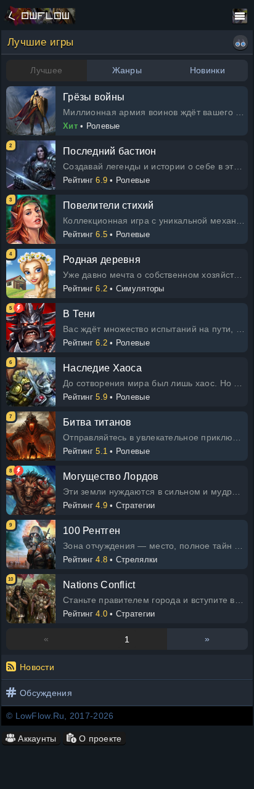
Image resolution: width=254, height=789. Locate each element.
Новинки (207, 70)
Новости (37, 667)
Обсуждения (46, 693)
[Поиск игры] (240, 42)
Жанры (127, 70)
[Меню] (240, 16)
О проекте (99, 738)
